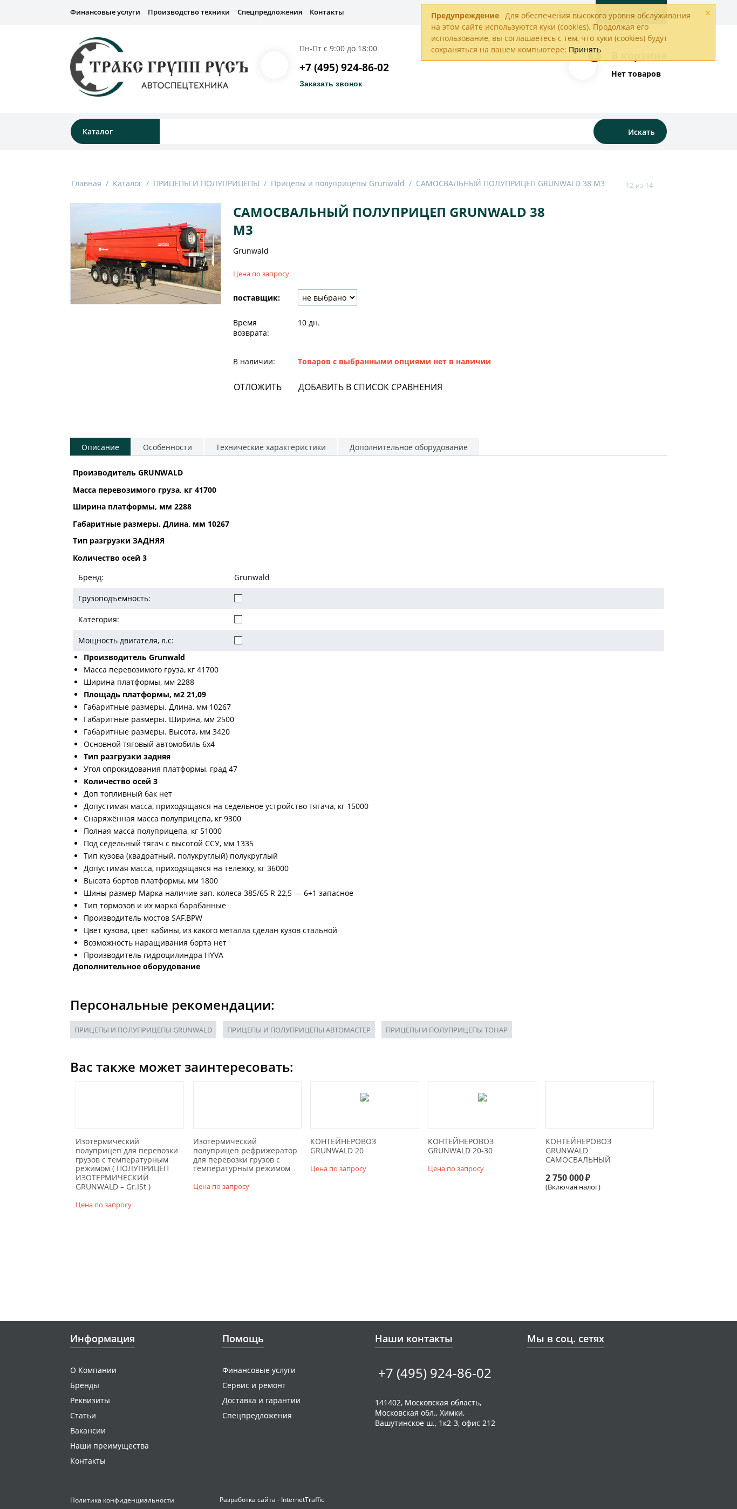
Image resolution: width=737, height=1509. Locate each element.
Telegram (567, 1369)
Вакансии (88, 1430)
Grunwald (251, 251)
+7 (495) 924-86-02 (344, 67)
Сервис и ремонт (254, 1385)
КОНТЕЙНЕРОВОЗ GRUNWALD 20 (343, 1146)
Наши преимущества (109, 1445)
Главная (86, 183)
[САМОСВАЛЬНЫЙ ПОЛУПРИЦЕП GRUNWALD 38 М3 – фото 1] (146, 253)
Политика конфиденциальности (122, 1500)
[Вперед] (663, 185)
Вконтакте (533, 1369)
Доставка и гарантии (261, 1400)
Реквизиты (90, 1400)
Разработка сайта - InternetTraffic (272, 1499)
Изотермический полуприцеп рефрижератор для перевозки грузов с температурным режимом (245, 1155)
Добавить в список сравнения (370, 387)
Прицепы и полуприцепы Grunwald (338, 183)
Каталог (127, 183)
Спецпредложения (269, 12)
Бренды (84, 1385)
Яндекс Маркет (600, 1369)
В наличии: (254, 361)
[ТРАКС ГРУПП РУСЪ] (159, 66)
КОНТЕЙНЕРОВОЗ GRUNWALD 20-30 (461, 1146)
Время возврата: (251, 327)
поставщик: (256, 298)
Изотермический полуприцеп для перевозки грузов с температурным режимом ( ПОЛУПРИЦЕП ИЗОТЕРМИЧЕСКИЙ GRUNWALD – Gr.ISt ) (127, 1164)
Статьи (83, 1415)
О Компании (93, 1370)
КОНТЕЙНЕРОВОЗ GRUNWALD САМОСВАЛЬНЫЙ (578, 1150)
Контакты (327, 12)
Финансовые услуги (105, 12)
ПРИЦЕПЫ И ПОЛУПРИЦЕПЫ (206, 183)
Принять (585, 49)
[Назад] (615, 185)
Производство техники (189, 12)
